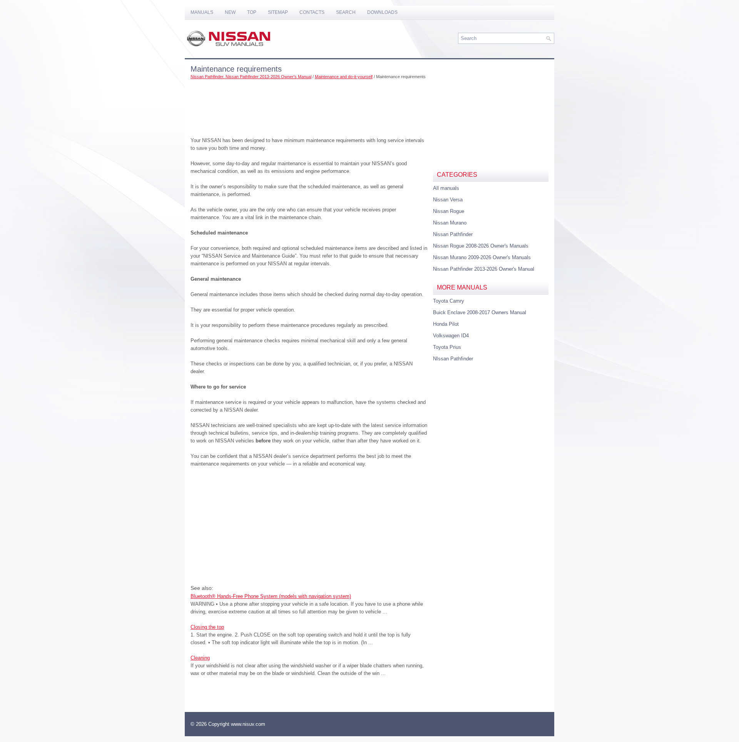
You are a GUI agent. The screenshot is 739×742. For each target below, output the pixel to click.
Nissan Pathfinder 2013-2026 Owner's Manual (483, 269)
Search (346, 12)
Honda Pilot (446, 324)
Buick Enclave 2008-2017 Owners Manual (479, 312)
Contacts (311, 12)
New (230, 12)
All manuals (446, 188)
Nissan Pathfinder (453, 234)
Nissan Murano (449, 223)
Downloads (382, 12)
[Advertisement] (309, 106)
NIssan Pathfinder (453, 359)
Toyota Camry (448, 301)
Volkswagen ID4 (451, 335)
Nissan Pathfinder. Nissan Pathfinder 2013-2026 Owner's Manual (251, 76)
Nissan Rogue (448, 211)
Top (251, 12)
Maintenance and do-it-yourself (344, 76)
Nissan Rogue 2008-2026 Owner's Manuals (480, 246)
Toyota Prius (447, 347)
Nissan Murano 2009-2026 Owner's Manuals (482, 257)
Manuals (202, 12)
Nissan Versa (448, 200)
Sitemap (278, 12)
